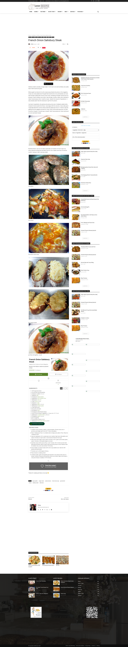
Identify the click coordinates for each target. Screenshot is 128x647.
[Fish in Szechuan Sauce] (76, 96)
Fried (42, 37)
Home (29, 35)
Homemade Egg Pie (85, 207)
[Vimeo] (97, 1)
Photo (53, 37)
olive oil (39, 399)
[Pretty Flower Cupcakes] (31, 582)
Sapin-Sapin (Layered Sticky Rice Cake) (89, 151)
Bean (57, 563)
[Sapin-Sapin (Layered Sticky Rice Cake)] (76, 154)
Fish (43, 563)
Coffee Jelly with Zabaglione (42, 593)
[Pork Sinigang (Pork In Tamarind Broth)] (76, 177)
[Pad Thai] (62, 560)
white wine (42, 482)
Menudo (30, 499)
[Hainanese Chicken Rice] (76, 185)
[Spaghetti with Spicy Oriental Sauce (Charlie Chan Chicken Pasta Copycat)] (76, 80)
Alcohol (38, 35)
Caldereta (83, 109)
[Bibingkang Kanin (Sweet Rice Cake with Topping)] (76, 169)
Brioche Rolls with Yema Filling (87, 262)
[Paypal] (42, 509)
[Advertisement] (64, 23)
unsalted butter (41, 414)
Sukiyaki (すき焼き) (85, 318)
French (39, 37)
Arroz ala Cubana (65, 499)
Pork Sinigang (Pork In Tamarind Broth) (89, 175)
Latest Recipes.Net (79, 340)
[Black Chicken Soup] (76, 273)
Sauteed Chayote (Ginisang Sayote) (88, 230)
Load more (85, 116)
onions (36, 401)
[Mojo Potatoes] (76, 280)
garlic (39, 404)
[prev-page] (29, 570)
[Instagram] (93, 1)
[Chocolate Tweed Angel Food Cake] (31, 589)
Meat (45, 37)
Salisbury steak (35, 482)
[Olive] (29, 44)
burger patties (35, 480)
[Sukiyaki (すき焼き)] (76, 320)
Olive (32, 44)
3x (66, 388)
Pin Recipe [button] (59, 374)
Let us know (48, 467)
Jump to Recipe (49, 83)
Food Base (34, 35)
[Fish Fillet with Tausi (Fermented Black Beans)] (76, 312)
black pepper (41, 396)
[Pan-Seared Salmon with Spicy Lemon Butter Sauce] (76, 217)
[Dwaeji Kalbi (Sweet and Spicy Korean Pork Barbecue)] (76, 201)
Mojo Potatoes (84, 278)
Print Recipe (39, 374)
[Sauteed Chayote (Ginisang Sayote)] (76, 233)
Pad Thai (57, 565)
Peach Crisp (63, 593)
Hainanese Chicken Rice (86, 182)
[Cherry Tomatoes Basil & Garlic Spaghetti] (34, 560)
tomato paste (41, 405)
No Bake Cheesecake (85, 101)
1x (61, 388)
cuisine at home (48, 480)
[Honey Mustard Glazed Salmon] (48, 560)
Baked (36, 37)
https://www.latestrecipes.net (43, 507)
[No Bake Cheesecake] (76, 103)
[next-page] (31, 570)
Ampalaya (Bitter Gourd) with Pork (88, 246)
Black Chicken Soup (85, 270)
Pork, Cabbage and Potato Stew (87, 222)
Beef (47, 37)
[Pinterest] (44, 509)
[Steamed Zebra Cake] (76, 162)
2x (63, 388)
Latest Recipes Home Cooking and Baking (83, 338)
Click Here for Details (85, 125)
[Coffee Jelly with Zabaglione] (31, 595)
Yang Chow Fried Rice (85, 85)
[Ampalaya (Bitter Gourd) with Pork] (76, 249)
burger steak (41, 480)
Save (44, 47)
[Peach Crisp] (56, 595)
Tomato (33, 37)
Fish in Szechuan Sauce (86, 93)
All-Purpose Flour (42, 398)
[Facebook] (91, 1)
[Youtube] (99, 1)
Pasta (30, 563)
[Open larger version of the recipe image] (59, 364)
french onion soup (55, 480)
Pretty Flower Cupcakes (41, 581)
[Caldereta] (76, 111)
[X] (95, 1)
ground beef (62, 480)
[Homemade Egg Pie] (76, 209)
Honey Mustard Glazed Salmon (48, 565)
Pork (50, 37)
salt (37, 395)
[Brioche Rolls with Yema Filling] (76, 265)
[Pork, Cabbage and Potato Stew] (76, 225)
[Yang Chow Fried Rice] (76, 88)
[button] (98, 11)
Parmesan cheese (42, 420)
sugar (38, 402)
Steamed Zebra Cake (85, 159)
